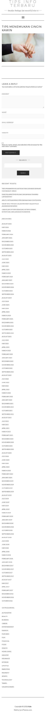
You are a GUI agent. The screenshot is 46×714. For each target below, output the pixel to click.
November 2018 (8, 527)
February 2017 (7, 590)
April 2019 (5, 509)
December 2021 (7, 403)
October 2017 (7, 573)
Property (5, 673)
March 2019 (6, 513)
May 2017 (5, 583)
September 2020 (8, 449)
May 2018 (5, 548)
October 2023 (7, 329)
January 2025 (7, 280)
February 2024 (7, 319)
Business (5, 620)
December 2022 (7, 361)
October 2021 (7, 410)
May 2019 (5, 506)
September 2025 (8, 252)
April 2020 (5, 467)
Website (5, 133)
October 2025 (7, 248)
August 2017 (6, 580)
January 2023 (7, 358)
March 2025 (6, 273)
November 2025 (8, 245)
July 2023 (5, 340)
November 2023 (8, 326)
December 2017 (7, 566)
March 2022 (6, 393)
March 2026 (6, 231)
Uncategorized (8, 687)
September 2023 (8, 333)
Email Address (7, 122)
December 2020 (7, 439)
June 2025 (5, 262)
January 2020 (7, 477)
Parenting (6, 669)
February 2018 (7, 559)
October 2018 (7, 530)
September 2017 (8, 576)
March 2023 (6, 351)
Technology (7, 680)
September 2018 (8, 534)
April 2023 (5, 347)
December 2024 (7, 284)
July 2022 (5, 379)
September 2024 (8, 294)
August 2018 (6, 537)
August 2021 (6, 418)
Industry (5, 655)
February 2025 (7, 277)
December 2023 (7, 322)
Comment (5, 94)
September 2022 (8, 372)
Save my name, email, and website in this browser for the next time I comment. (22, 145)
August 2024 (6, 298)
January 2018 (7, 562)
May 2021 (5, 425)
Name (4, 112)
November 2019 (8, 485)
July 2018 (5, 541)
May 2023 (5, 343)
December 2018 (7, 523)
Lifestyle (5, 666)
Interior (5, 662)
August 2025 (6, 255)
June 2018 (5, 544)
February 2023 (7, 354)
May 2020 (5, 463)
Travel (4, 683)
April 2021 (5, 428)
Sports (4, 676)
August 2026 (6, 224)
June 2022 (5, 382)
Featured (5, 634)
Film (3, 637)
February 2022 (7, 396)
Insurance (6, 658)
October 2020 (7, 446)
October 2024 (7, 291)
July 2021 (5, 421)
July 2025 (5, 259)
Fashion (5, 630)
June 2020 (5, 460)
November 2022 (8, 365)
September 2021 (8, 414)
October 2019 (7, 488)
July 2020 (5, 456)
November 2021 (8, 407)
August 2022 (6, 375)
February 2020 (7, 474)
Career (4, 623)
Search (23, 173)
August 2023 (6, 336)
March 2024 (6, 315)
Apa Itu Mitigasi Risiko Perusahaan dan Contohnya (21, 200)
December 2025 (7, 241)
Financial (5, 641)
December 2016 (7, 594)
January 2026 (7, 238)
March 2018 (6, 555)
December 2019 (7, 481)
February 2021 (7, 435)
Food (4, 644)
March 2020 (6, 470)
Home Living (6, 651)
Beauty (4, 616)
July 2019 (5, 499)
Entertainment (8, 627)
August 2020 (6, 453)
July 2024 (5, 301)
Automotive (6, 613)
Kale (29, 706)
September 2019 (8, 492)
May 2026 (5, 227)
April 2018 (5, 551)
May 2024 (5, 308)
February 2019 (7, 516)
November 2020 (8, 442)
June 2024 (5, 305)
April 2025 (5, 270)
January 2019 (7, 520)
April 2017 (5, 587)
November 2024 (8, 287)
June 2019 (5, 502)
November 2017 (8, 569)
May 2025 (5, 266)
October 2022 (7, 368)
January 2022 (7, 400)
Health (4, 648)
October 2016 (7, 601)
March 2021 (6, 432)
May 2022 (5, 386)
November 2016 (8, 597)
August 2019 (6, 495)
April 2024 (5, 312)
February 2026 (7, 234)
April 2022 (5, 389)
